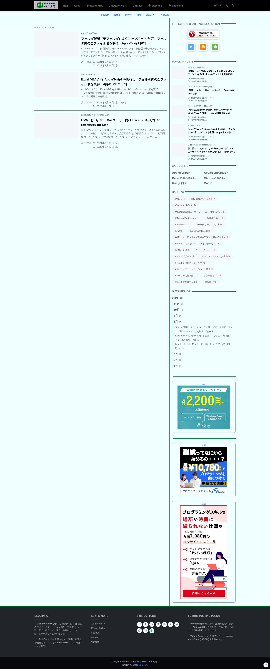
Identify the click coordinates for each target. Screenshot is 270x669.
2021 (47, 27)
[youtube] (164, 624)
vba (138, 15)
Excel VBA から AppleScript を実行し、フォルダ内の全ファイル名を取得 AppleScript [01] (124, 81)
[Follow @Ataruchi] (192, 47)
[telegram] (139, 624)
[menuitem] (64, 5)
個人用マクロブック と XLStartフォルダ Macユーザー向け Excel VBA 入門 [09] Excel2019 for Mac (211, 151)
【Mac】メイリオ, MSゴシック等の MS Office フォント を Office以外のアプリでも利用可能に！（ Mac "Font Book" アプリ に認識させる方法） (211, 75)
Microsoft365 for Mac (196, 67)
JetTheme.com (140, 664)
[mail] (220, 6)
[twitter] (215, 6)
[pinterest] (158, 624)
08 (53, 27)
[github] (145, 630)
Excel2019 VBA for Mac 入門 (95, 114)
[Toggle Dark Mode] (227, 5)
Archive (95, 637)
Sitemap (95, 632)
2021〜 (150, 15)
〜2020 (164, 15)
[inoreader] (151, 630)
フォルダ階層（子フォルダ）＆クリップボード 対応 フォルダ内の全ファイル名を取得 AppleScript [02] (123, 40)
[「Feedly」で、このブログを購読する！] (216, 47)
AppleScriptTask (89, 33)
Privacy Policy (98, 628)
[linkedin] (151, 624)
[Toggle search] (233, 5)
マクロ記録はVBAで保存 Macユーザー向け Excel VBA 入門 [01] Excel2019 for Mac (210, 111)
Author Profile (98, 623)
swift (128, 15)
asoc (117, 15)
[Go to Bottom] (265, 664)
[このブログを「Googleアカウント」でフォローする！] (204, 47)
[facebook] (170, 624)
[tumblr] (145, 624)
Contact (95, 641)
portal (105, 15)
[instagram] (139, 630)
